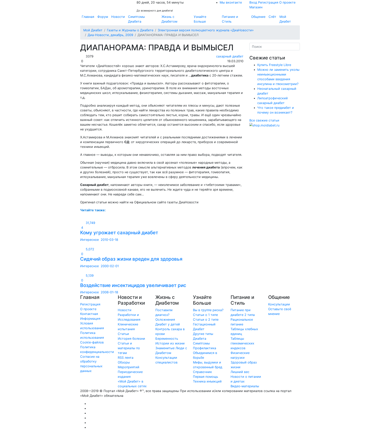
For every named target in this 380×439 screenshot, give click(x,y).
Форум (102, 17)
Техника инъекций (207, 381)
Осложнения (165, 319)
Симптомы (201, 343)
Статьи (123, 334)
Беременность (166, 338)
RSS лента (125, 358)
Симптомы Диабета (136, 19)
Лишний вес (240, 372)
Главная (88, 17)
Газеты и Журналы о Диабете (130, 30)
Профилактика (204, 348)
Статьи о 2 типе (205, 319)
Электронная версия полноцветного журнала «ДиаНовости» (206, 30)
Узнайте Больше (200, 19)
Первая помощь (205, 377)
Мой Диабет (285, 19)
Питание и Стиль (230, 19)
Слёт (272, 17)
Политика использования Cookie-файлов (92, 337)
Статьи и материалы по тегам (129, 348)
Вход (253, 2)
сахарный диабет (229, 56)
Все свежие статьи (264, 120)
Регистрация (268, 2)
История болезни (131, 338)
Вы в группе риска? (208, 310)
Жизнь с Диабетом (169, 19)
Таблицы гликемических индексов (242, 343)
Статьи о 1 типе (205, 315)
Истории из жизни (170, 343)
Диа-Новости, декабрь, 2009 (110, 35)
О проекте (287, 2)
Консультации (279, 304)
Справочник (202, 372)
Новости (118, 17)
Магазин (255, 7)
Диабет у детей (167, 324)
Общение (258, 17)
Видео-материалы (245, 386)
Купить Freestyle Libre (274, 65)
